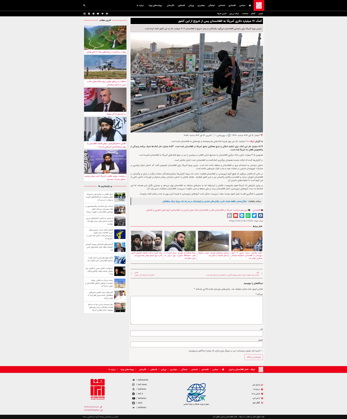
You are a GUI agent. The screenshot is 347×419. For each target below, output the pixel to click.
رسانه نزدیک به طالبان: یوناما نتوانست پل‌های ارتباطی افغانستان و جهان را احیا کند (99, 283)
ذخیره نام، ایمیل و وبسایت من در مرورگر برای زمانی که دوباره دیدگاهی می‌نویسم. (224, 351)
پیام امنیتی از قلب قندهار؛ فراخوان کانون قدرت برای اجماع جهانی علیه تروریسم (146, 254)
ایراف (252, 141)
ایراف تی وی (234, 13)
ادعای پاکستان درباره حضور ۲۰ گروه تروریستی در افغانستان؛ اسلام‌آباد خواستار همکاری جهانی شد (247, 256)
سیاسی (242, 5)
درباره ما (140, 5)
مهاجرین (201, 5)
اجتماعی (221, 5)
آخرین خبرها (221, 13)
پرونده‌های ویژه (155, 5)
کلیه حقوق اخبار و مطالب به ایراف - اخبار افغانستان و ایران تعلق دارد (238, 416)
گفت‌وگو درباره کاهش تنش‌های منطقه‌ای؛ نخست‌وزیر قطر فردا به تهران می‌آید (100, 295)
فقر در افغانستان (206, 210)
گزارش (260, 13)
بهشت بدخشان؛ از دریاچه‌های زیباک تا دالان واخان (106, 51)
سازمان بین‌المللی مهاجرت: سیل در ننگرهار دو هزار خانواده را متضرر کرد (213, 254)
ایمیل (260, 340)
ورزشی (191, 5)
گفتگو (253, 13)
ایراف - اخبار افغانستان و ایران (242, 369)
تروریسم (244, 210)
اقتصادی (232, 5)
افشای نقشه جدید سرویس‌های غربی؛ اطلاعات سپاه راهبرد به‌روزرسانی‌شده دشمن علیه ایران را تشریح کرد (100, 234)
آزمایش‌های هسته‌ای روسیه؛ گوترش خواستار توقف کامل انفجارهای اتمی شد (99, 247)
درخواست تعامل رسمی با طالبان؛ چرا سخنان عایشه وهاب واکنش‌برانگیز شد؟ (99, 271)
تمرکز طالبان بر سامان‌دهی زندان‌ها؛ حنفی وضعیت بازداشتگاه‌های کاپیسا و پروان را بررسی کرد (99, 197)
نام (262, 329)
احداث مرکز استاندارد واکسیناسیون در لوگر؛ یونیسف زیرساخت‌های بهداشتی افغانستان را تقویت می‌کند (99, 209)
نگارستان (170, 5)
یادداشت (245, 13)
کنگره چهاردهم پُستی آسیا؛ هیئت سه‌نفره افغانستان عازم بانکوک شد (100, 259)
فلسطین (181, 5)
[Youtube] (98, 14)
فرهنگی (211, 5)
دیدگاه (259, 294)
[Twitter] (102, 14)
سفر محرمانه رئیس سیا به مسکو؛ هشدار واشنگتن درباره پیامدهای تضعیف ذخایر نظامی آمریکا (100, 307)
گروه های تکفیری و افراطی (158, 210)
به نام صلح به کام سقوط (116, 114)
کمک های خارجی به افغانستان (184, 210)
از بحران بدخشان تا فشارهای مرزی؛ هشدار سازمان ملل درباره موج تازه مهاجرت (99, 221)
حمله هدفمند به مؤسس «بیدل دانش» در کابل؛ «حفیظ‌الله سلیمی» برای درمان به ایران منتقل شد (180, 256)
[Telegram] (93, 14)
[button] (84, 5)
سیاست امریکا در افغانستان (227, 210)
